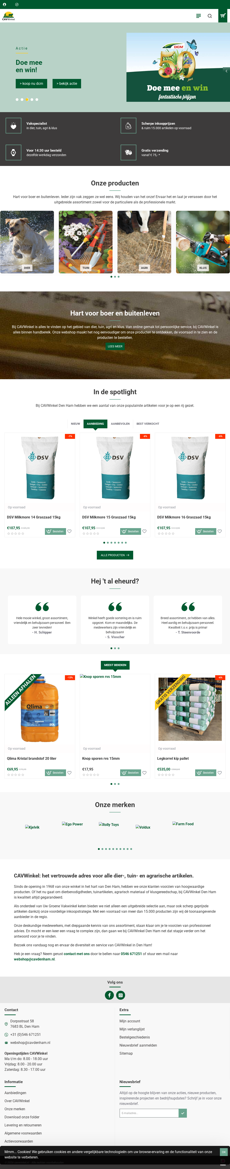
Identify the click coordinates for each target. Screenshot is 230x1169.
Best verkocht (148, 423)
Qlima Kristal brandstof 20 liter (31, 758)
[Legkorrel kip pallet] (190, 709)
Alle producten (113, 555)
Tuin (85, 267)
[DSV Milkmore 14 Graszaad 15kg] (40, 468)
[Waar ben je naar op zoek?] (209, 15)
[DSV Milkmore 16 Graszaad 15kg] (190, 468)
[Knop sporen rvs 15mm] (115, 709)
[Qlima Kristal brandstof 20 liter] (40, 709)
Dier (27, 267)
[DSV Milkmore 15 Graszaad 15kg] (115, 468)
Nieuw (75, 423)
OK (224, 1152)
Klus (203, 267)
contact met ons (77, 954)
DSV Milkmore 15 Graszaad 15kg (109, 517)
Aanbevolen (120, 423)
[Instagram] (120, 995)
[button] (226, 70)
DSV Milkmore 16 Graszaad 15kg (184, 517)
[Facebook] (109, 995)
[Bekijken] (222, 15)
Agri (144, 267)
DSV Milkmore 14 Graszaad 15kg (33, 517)
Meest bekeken (115, 665)
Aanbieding (95, 423)
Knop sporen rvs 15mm (101, 758)
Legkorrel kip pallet (173, 758)
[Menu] (198, 15)
